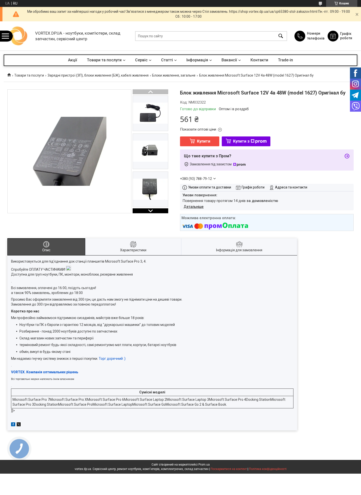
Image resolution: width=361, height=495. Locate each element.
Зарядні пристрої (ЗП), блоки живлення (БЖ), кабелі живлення (98, 75)
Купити (203, 141)
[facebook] (13, 425)
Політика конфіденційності (268, 469)
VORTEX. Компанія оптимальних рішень (44, 372)
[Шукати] (281, 35)
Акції (72, 60)
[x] (19, 425)
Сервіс (141, 60)
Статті (167, 60)
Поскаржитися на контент (229, 469)
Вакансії (229, 60)
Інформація (197, 60)
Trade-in (285, 60)
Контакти (259, 60)
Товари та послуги (104, 60)
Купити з (241, 141)
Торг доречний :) (112, 359)
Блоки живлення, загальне (173, 75)
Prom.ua (204, 464)
